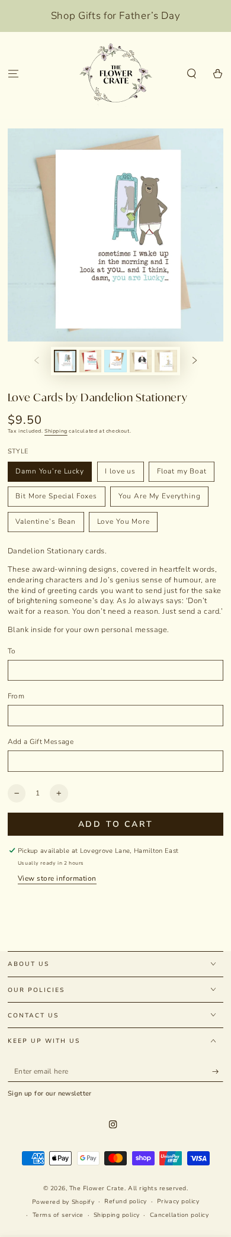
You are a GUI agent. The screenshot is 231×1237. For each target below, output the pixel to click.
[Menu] (13, 74)
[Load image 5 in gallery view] (166, 361)
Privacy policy (178, 1201)
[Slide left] (36, 361)
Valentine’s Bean (45, 521)
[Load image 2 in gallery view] (90, 361)
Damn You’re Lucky (49, 471)
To (12, 651)
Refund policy (125, 1201)
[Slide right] (195, 361)
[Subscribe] (218, 1072)
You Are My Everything (159, 496)
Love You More (123, 521)
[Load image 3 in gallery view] (115, 361)
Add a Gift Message (40, 741)
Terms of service (58, 1215)
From (16, 696)
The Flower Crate (96, 1188)
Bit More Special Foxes (56, 496)
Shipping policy (117, 1215)
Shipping (56, 430)
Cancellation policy (179, 1215)
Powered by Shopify (63, 1202)
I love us (120, 471)
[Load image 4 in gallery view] (141, 361)
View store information (57, 878)
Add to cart (115, 824)
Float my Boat (182, 471)
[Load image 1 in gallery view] (65, 361)
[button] (192, 74)
